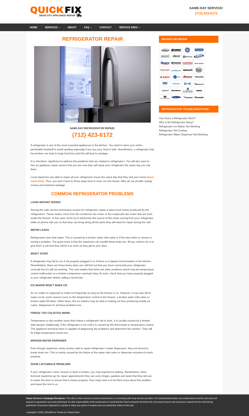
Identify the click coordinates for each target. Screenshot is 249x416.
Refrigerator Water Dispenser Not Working (183, 134)
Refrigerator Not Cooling (173, 130)
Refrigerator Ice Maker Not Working (179, 126)
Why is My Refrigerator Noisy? (176, 122)
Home (33, 27)
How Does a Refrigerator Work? (177, 118)
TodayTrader (73, 412)
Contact (105, 27)
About (72, 27)
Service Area (128, 27)
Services (51, 27)
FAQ (86, 27)
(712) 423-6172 (206, 13)
